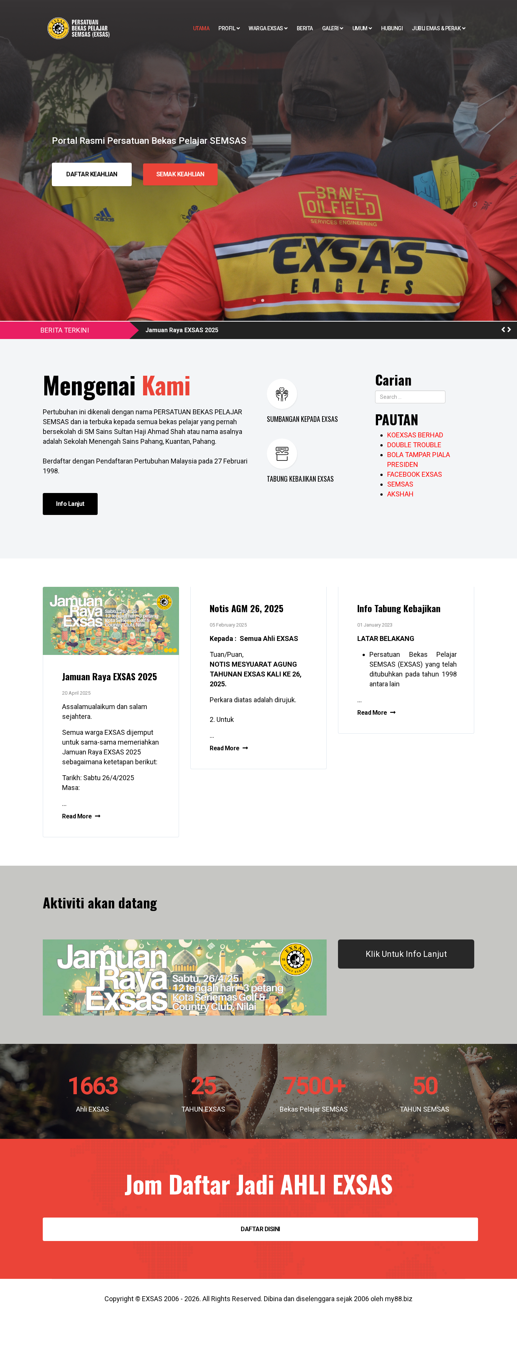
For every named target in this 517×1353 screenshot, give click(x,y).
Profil (226, 28)
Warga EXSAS (266, 28)
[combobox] (410, 396)
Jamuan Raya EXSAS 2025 (181, 330)
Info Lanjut (70, 503)
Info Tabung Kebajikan (399, 608)
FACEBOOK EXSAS (414, 474)
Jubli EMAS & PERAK (436, 28)
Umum (360, 28)
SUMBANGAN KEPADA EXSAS (302, 419)
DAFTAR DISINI (260, 1229)
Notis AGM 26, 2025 (246, 608)
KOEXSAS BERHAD (415, 435)
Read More (77, 816)
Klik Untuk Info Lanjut (406, 954)
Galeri (330, 28)
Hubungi (392, 28)
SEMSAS (400, 484)
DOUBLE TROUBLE (414, 445)
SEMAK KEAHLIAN (180, 174)
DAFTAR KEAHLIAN (91, 174)
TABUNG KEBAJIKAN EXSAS (300, 479)
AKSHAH (400, 494)
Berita (305, 28)
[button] (503, 329)
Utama (201, 28)
